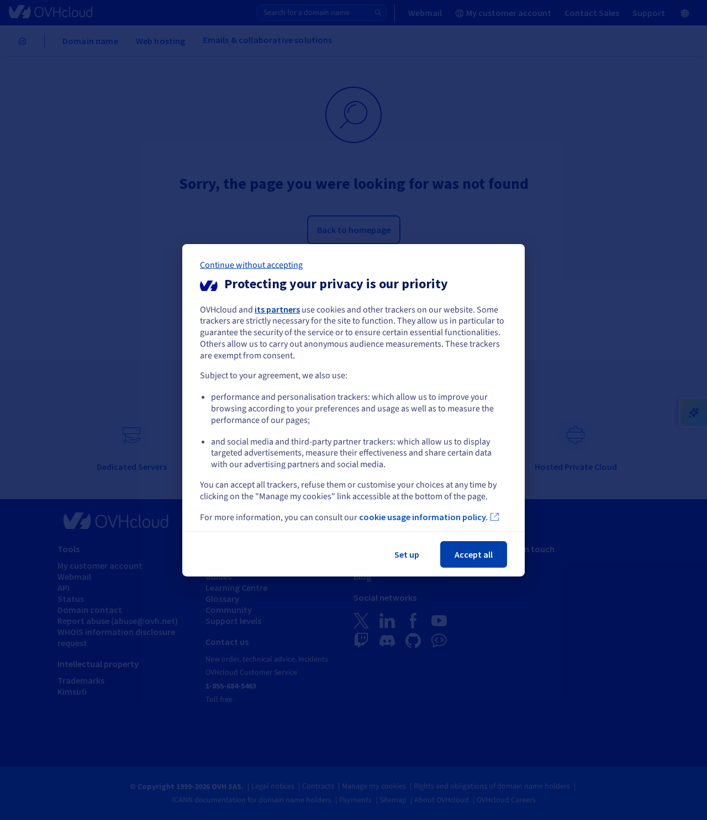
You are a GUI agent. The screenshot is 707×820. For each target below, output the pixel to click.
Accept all (474, 554)
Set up (406, 554)
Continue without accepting (251, 264)
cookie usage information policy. (423, 516)
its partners (277, 308)
